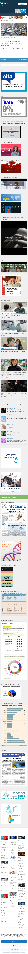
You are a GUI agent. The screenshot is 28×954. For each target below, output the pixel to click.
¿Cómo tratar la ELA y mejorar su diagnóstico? (14, 433)
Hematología (10, 438)
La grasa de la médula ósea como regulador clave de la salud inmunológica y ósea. (16, 419)
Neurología (9, 431)
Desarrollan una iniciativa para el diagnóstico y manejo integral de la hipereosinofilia (17, 440)
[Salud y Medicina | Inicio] (14, 4)
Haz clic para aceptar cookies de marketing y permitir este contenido (14, 183)
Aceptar (14, 942)
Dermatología (10, 424)
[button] (26, 929)
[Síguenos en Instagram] (26, 59)
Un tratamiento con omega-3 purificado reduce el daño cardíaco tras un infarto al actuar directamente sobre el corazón (4, 849)
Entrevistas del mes (11, 408)
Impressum (23, 952)
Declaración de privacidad (15, 952)
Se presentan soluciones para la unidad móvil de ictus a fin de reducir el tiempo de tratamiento (21, 893)
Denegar (14, 945)
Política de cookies (6, 952)
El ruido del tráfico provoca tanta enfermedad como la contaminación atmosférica (12, 43)
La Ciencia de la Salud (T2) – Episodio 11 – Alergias (13, 351)
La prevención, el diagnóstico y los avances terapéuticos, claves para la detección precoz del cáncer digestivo (13, 882)
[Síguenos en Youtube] (24, 59)
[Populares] (7, 404)
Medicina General (5, 37)
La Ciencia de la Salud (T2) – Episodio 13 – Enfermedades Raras (11, 316)
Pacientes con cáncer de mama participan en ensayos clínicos (13, 901)
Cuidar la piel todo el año (12, 426)
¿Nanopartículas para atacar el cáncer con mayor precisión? (13, 864)
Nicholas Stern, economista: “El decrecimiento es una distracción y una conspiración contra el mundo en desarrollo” (13, 394)
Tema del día (12, 37)
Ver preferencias (14, 949)
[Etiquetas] (20, 404)
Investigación (10, 417)
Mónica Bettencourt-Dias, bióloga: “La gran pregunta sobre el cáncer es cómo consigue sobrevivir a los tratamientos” (13, 374)
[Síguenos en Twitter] (22, 59)
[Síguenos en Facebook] (19, 59)
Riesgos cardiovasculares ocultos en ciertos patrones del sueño (4, 870)
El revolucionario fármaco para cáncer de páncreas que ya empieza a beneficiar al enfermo (13, 846)
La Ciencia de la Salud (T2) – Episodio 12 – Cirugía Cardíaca (12, 334)
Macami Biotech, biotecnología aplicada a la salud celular (21, 844)
